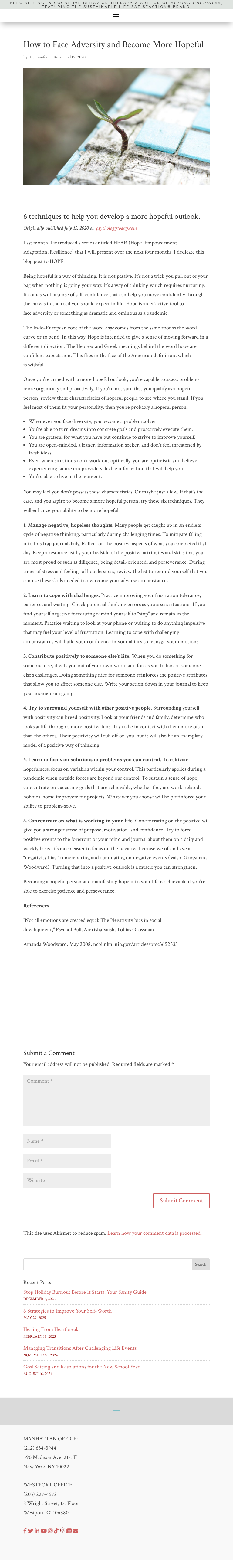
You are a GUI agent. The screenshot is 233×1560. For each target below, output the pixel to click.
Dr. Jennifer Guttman (45, 57)
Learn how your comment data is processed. (154, 1233)
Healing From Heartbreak (51, 1329)
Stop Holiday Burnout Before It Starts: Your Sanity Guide (85, 1292)
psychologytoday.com (116, 227)
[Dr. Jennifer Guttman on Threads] (62, 1531)
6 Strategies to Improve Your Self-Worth (67, 1310)
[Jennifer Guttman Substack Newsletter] (69, 1531)
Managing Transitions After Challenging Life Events (80, 1348)
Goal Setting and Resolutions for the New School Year (81, 1366)
